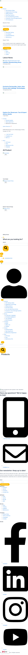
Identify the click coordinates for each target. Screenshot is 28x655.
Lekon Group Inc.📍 (7, 126)
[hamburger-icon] (1, 7)
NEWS (6, 323)
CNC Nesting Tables (9, 302)
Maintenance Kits (9, 339)
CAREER (7, 326)
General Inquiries (9, 329)
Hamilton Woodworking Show (12, 62)
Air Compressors (9, 312)
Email (1, 479)
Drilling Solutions (9, 306)
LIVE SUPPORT (8, 318)
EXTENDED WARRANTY (10, 317)
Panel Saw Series (9, 307)
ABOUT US (7, 324)
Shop (4, 140)
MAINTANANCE (8, 320)
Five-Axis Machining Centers (11, 309)
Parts (6, 337)
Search (4, 242)
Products (6, 301)
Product (4, 8)
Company (5, 49)
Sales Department (9, 331)
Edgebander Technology (10, 304)
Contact (4, 118)
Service (4, 30)
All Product (7, 335)
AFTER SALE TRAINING (10, 315)
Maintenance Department (10, 332)
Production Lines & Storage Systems (13, 310)
